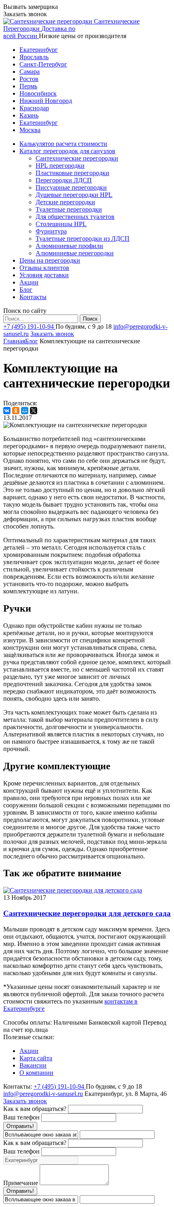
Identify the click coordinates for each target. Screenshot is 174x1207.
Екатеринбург (38, 49)
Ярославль (34, 57)
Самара (29, 71)
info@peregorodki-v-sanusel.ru (43, 1093)
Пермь (28, 86)
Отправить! (20, 1126)
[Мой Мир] (24, 410)
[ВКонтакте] (7, 410)
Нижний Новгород (45, 100)
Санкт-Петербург (43, 64)
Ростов (28, 78)
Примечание (20, 1182)
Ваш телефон (21, 1117)
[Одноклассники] (15, 410)
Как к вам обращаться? (34, 1108)
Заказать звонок (52, 333)
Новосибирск (38, 93)
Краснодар (34, 108)
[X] (33, 410)
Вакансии (33, 1065)
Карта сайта (35, 1058)
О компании (36, 1072)
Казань (28, 115)
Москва (29, 129)
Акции (28, 1050)
